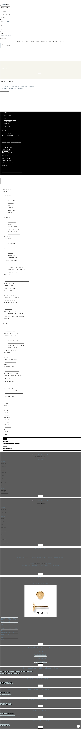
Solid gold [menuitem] (8, 309)
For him (32, 41)
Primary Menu (3, 38)
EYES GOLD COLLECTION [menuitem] (11, 300)
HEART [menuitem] (7, 422)
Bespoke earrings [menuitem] (13, 215)
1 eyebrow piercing (6, 682)
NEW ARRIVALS (21, 41)
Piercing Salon (43, 41)
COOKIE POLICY (7, 123)
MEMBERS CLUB (6, 14)
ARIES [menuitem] (6, 403)
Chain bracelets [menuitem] (12, 226)
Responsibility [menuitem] (7, 448)
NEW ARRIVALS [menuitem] (7, 189)
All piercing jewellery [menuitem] (14, 265)
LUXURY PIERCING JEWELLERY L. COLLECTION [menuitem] (17, 281)
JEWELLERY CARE (7, 115)
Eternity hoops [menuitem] (12, 272)
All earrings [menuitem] (11, 200)
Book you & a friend (40, 656)
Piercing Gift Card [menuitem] (10, 350)
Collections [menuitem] (6, 276)
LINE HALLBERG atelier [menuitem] (9, 187)
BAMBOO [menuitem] (7, 405)
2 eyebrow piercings (6, 683)
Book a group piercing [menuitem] (12, 333)
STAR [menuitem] (6, 434)
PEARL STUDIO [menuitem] (9, 285)
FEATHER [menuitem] (7, 417)
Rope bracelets (3, 467)
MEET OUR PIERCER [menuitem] (10, 362)
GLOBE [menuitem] (7, 419)
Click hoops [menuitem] (11, 210)
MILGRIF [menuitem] (7, 424)
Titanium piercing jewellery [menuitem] (16, 269)
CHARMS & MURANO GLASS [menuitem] (12, 297)
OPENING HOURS (12, 173)
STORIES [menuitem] (5, 446)
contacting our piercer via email (28, 581)
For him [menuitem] (7, 274)
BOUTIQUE (6, 112)
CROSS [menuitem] (7, 415)
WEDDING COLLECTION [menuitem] (11, 302)
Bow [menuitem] (6, 410)
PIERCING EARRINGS (4, 525)
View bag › (3, 31)
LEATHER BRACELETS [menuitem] (13, 229)
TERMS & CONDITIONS (8, 121)
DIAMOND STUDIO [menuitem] (10, 283)
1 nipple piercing (5, 692)
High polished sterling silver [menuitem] (14, 313)
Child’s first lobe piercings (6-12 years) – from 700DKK (16, 671)
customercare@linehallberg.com (40, 563)
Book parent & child (40, 662)
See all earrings (3, 472)
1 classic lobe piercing (7, 713)
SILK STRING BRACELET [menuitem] (11, 293)
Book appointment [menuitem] (8, 381)
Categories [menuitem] (6, 191)
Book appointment (53, 41)
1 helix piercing (4, 724)
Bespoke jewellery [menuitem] (11, 390)
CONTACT (5, 13)
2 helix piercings (5, 725)
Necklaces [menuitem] (8, 236)
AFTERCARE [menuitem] (8, 352)
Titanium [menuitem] (7, 318)
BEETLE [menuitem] (7, 408)
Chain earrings (3, 473)
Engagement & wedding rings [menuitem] (14, 393)
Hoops (2, 478)
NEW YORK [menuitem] (8, 427)
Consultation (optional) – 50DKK (10, 673)
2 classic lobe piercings (7, 715)
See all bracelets (3, 463)
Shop (27, 41)
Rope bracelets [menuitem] (12, 231)
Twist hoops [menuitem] (11, 212)
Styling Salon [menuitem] (9, 388)
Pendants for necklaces (4, 493)
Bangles (2, 464)
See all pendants (3, 490)
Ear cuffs (2, 475)
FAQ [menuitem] (6, 364)
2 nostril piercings (6, 704)
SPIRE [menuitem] (6, 431)
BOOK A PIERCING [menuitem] (10, 331)
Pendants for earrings (4, 491)
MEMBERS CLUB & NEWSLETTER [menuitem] (11, 443)
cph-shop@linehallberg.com (10, 135)
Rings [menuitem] (7, 248)
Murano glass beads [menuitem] (14, 246)
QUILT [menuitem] (6, 429)
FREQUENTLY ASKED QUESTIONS (10, 120)
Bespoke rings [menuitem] (12, 255)
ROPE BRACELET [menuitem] (9, 290)
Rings (1, 485)
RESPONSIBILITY (7, 126)
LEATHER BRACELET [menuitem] (10, 288)
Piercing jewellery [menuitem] (11, 260)
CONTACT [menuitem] (5, 441)
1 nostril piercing (5, 703)
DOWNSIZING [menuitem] (8, 355)
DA (1, 25)
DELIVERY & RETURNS (8, 113)
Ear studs (2, 476)
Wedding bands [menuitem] (12, 257)
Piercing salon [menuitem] (9, 386)
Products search (6, 21)
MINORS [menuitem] (7, 357)
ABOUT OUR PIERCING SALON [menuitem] (13, 359)
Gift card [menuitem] (5, 323)
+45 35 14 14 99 (6, 150)
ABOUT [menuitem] (5, 439)
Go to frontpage (4, 91)
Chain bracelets (3, 466)
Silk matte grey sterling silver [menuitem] (14, 316)
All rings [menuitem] (10, 253)
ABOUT (4, 11)
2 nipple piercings (5, 694)
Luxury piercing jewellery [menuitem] (16, 267)
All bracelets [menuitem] (12, 222)
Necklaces (3, 482)
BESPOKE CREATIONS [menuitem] (11, 295)
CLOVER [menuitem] (7, 412)
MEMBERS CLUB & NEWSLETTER (10, 124)
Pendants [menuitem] (8, 238)
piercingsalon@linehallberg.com (11, 142)
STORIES (62, 41)
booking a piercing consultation (15, 581)
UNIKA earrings (3, 528)
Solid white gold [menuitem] (10, 311)
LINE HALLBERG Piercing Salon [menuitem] (11, 327)
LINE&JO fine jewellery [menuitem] (9, 396)
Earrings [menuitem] (8, 195)
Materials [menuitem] (6, 304)
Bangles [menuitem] (10, 224)
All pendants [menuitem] (11, 243)
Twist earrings (3, 479)
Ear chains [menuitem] (11, 205)
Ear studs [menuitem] (11, 203)
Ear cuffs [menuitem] (10, 207)
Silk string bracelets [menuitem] (14, 234)
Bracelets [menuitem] (8, 217)
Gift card (37, 41)
